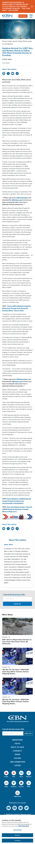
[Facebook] (3, 73)
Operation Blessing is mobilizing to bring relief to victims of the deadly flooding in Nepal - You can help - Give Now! (16, 6)
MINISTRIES (17, 739)
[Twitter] (8, 73)
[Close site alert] (32, 6)
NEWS (17, 754)
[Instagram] (20, 808)
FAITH (17, 743)
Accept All (17, 840)
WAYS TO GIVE (17, 747)
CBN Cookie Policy (24, 826)
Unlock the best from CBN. (14, 595)
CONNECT (17, 750)
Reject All (17, 835)
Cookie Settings (17, 830)
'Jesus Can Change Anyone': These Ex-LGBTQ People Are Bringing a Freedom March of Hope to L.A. (17, 509)
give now (23, 16)
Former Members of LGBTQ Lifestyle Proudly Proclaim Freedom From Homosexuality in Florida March (16, 501)
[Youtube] (8, 808)
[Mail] (12, 73)
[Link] (17, 73)
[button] (30, 16)
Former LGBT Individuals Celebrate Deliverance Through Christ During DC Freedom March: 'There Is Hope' (16, 308)
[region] (17, 829)
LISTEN (17, 765)
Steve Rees (7, 59)
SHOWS (17, 758)
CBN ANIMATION (17, 761)
